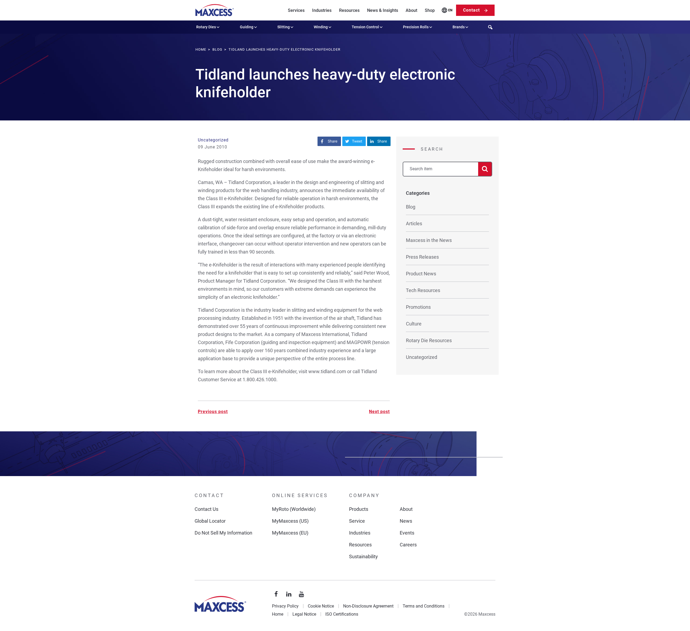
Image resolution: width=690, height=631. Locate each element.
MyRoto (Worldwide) (294, 509)
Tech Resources (423, 290)
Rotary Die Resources (429, 340)
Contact (471, 10)
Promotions (418, 307)
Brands (459, 27)
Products (358, 509)
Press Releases (422, 257)
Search (432, 149)
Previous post (213, 411)
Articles (414, 223)
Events (407, 533)
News (406, 521)
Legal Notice (304, 614)
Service (357, 521)
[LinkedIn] (289, 594)
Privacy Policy (285, 606)
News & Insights (382, 10)
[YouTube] (301, 594)
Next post (379, 411)
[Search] (485, 169)
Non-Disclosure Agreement (368, 606)
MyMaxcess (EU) (290, 533)
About (411, 10)
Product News (421, 273)
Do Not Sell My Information (223, 533)
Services (296, 10)
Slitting (283, 27)
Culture (414, 324)
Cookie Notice (321, 606)
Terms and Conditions (423, 606)
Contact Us (206, 509)
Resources (349, 10)
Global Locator (210, 521)
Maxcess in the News (429, 240)
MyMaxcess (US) (290, 521)
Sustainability (363, 556)
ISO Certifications (341, 614)
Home (277, 614)
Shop (430, 10)
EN (450, 10)
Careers (408, 544)
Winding (321, 27)
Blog (410, 207)
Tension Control (365, 27)
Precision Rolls (416, 27)
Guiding (246, 27)
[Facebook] (276, 594)
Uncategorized (213, 140)
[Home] (214, 10)
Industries (322, 10)
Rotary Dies (206, 27)
